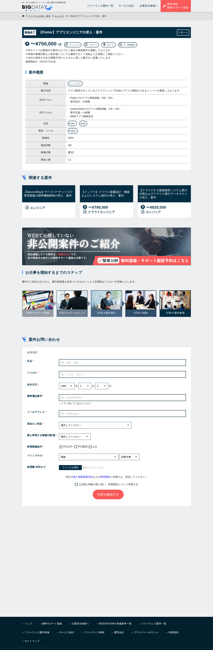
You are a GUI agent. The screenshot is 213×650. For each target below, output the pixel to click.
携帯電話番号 (34, 396)
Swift (82, 123)
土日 (94, 446)
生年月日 (32, 384)
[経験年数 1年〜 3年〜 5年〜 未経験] (129, 456)
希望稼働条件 (34, 446)
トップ (28, 623)
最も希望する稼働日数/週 (41, 435)
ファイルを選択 (70, 467)
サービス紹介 (126, 5)
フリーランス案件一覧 (100, 5)
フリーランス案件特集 (37, 632)
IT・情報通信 (129, 45)
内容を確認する (108, 494)
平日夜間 (83, 446)
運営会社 (119, 632)
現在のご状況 (35, 423)
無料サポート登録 (52, 623)
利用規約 (105, 476)
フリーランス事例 (94, 632)
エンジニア (60, 16)
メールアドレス (36, 411)
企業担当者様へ (148, 5)
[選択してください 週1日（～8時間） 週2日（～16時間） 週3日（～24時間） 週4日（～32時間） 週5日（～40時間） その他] (75, 436)
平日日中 (68, 446)
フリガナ (32, 372)
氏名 (29, 361)
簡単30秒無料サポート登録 (177, 6)
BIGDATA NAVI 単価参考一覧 (115, 623)
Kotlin (72, 123)
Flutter (72, 130)
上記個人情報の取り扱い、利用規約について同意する (108, 484)
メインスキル (34, 455)
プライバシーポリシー (146, 632)
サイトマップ (32, 641)
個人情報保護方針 (83, 476)
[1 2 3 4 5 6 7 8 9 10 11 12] (84, 386)
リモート (93, 45)
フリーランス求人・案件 (39, 16)
